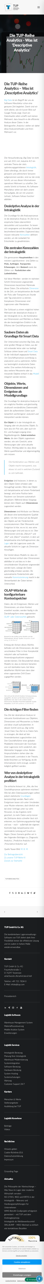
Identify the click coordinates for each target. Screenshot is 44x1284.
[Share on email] (34, 893)
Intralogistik (31, 167)
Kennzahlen (25, 234)
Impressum (8, 1159)
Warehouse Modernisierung (16, 1059)
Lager (6, 543)
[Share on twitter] (12, 893)
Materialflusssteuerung (14, 1026)
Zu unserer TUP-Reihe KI (14, 857)
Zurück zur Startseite (13, 860)
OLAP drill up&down (18, 703)
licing (6, 640)
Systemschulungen (12, 1077)
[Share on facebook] (9, 893)
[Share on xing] (31, 893)
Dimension (33, 288)
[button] (38, 7)
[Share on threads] (16, 893)
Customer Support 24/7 (14, 1084)
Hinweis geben (10, 1149)
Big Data (8, 100)
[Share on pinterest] (19, 893)
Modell (36, 373)
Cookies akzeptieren (22, 1262)
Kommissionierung (20, 577)
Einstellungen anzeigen (22, 1275)
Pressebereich (10, 996)
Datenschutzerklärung (24, 1281)
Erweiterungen (10, 1033)
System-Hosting (11, 1073)
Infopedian (27, 638)
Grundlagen (26, 796)
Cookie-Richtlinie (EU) (13, 1152)
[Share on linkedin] (22, 893)
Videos (7, 1129)
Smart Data (33, 351)
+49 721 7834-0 (19, 981)
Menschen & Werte (12, 1099)
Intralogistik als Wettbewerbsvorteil (19, 1221)
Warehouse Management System (18, 1022)
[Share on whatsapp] (25, 893)
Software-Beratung (12, 1066)
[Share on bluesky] (28, 893)
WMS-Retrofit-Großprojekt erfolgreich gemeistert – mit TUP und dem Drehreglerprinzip (20, 1214)
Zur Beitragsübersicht (13, 854)
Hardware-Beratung (12, 1070)
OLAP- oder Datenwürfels (15, 616)
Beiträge (7, 1126)
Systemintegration (12, 1063)
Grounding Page (11, 1171)
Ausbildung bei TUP (12, 1106)
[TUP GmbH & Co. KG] (11, 7)
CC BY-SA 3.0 (13, 640)
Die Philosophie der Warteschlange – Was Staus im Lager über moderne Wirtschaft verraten (20, 1190)
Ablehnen (22, 1268)
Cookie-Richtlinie (11, 1281)
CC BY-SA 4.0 (29, 703)
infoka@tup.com (18, 984)
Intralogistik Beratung (13, 1052)
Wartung (8, 1080)
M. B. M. (24, 849)
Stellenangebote (11, 1102)
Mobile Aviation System (14, 1029)
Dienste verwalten (21, 1255)
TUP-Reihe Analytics (12, 879)
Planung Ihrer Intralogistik (15, 1056)
